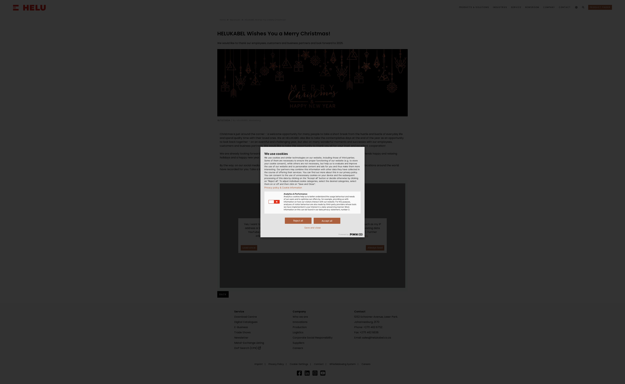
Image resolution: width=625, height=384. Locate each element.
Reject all (298, 220)
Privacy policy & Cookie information (283, 187)
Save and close (312, 227)
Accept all (327, 220)
